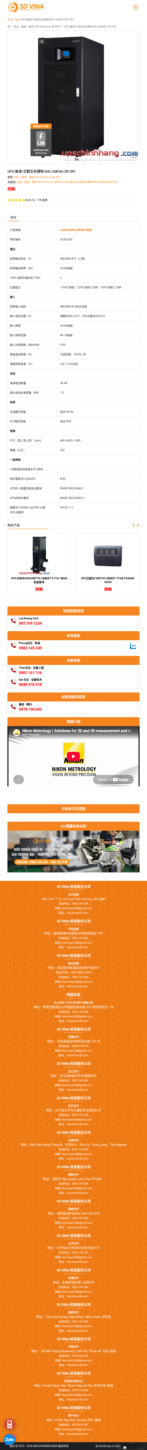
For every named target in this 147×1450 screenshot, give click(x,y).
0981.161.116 (30, 672)
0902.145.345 (30, 648)
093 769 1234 (30, 623)
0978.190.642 (30, 709)
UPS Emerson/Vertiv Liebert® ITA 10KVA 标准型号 (39, 580)
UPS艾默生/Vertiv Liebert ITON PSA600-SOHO (108, 580)
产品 (16, 19)
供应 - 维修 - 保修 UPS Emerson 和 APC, (41, 182)
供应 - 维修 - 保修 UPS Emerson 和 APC (37, 26)
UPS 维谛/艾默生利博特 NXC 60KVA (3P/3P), (91, 182)
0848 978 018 (30, 684)
